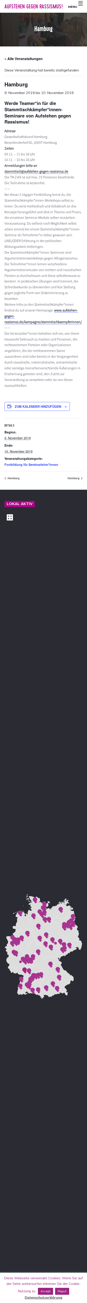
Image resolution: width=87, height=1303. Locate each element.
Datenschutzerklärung (43, 1297)
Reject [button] (62, 1291)
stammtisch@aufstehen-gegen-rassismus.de (36, 171)
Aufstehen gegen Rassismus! (33, 6)
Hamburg (13, 478)
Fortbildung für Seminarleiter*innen (31, 464)
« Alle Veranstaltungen (23, 58)
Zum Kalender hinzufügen (38, 406)
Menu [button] (72, 6)
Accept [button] (45, 1291)
